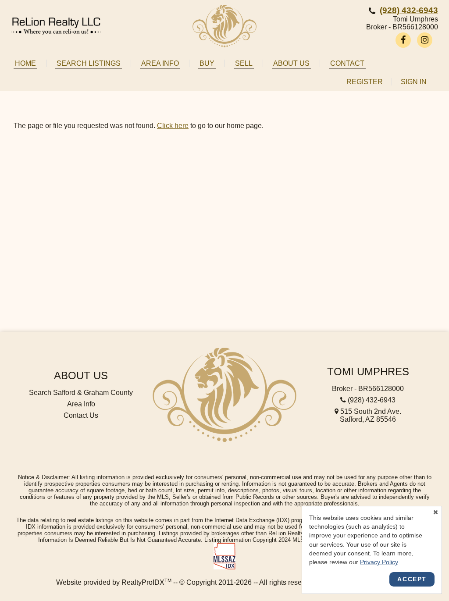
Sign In (414, 81)
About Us (81, 375)
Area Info (81, 404)
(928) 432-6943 (409, 10)
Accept (412, 579)
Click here (173, 125)
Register (364, 81)
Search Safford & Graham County (81, 392)
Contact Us (81, 415)
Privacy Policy (379, 561)
